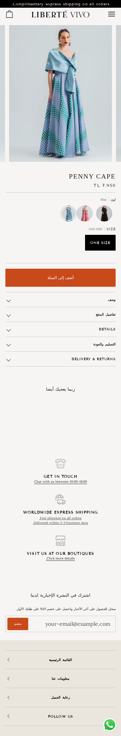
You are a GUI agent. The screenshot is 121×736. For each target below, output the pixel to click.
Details (107, 329)
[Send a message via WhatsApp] (110, 725)
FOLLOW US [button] (60, 716)
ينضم (18, 623)
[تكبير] (99, 149)
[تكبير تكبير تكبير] (60, 93)
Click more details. (60, 558)
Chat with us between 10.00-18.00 (60, 481)
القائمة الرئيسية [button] (60, 660)
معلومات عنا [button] (60, 678)
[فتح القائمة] (105, 14)
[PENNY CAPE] (106, 215)
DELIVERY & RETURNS (94, 359)
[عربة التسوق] (15, 14)
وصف (112, 299)
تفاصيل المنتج (106, 314)
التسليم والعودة (104, 344)
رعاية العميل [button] (60, 697)
